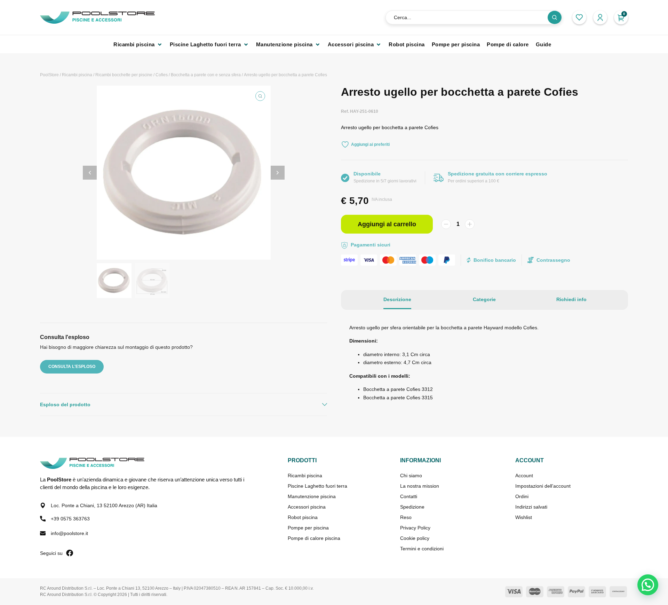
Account (524, 475)
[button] (138, 44)
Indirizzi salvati (531, 507)
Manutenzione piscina (312, 496)
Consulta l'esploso (71, 366)
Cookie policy (414, 538)
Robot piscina (303, 517)
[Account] (600, 17)
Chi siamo (411, 475)
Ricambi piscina (77, 74)
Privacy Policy (415, 528)
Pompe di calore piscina (314, 538)
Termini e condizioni (422, 548)
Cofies (162, 74)
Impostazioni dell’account (543, 486)
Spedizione (412, 507)
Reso (406, 517)
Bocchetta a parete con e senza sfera (206, 74)
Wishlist (523, 517)
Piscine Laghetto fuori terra (317, 486)
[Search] (555, 17)
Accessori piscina (307, 507)
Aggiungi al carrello (387, 224)
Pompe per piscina (308, 528)
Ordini (521, 496)
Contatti (408, 496)
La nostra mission (419, 486)
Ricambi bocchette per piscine (123, 74)
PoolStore (49, 74)
